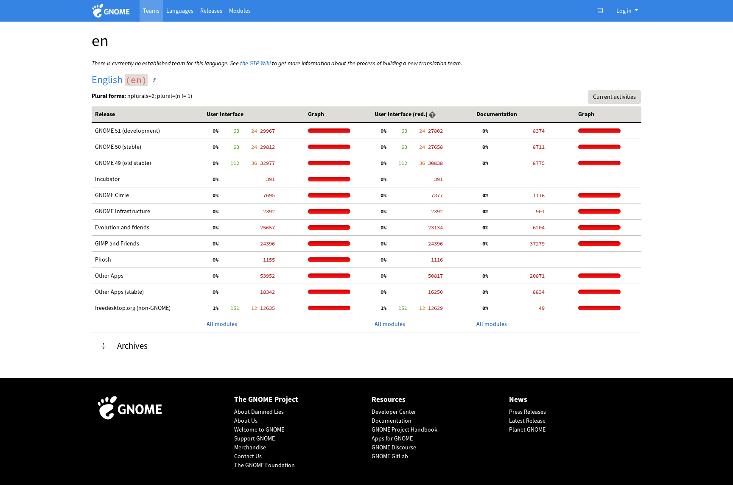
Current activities (614, 96)
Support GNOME (254, 438)
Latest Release (527, 420)
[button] (432, 114)
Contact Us (248, 456)
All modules (222, 324)
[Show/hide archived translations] (103, 346)
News (518, 399)
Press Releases (527, 411)
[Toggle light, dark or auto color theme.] (602, 10)
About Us (245, 420)
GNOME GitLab (390, 456)
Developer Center (394, 411)
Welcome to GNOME (259, 429)
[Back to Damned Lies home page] (112, 11)
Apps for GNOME (392, 438)
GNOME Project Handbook (404, 429)
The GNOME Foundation (264, 465)
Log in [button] (624, 10)
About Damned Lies (259, 411)
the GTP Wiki (255, 63)
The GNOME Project (266, 399)
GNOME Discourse (394, 447)
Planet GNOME (527, 429)
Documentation (391, 420)
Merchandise (250, 447)
